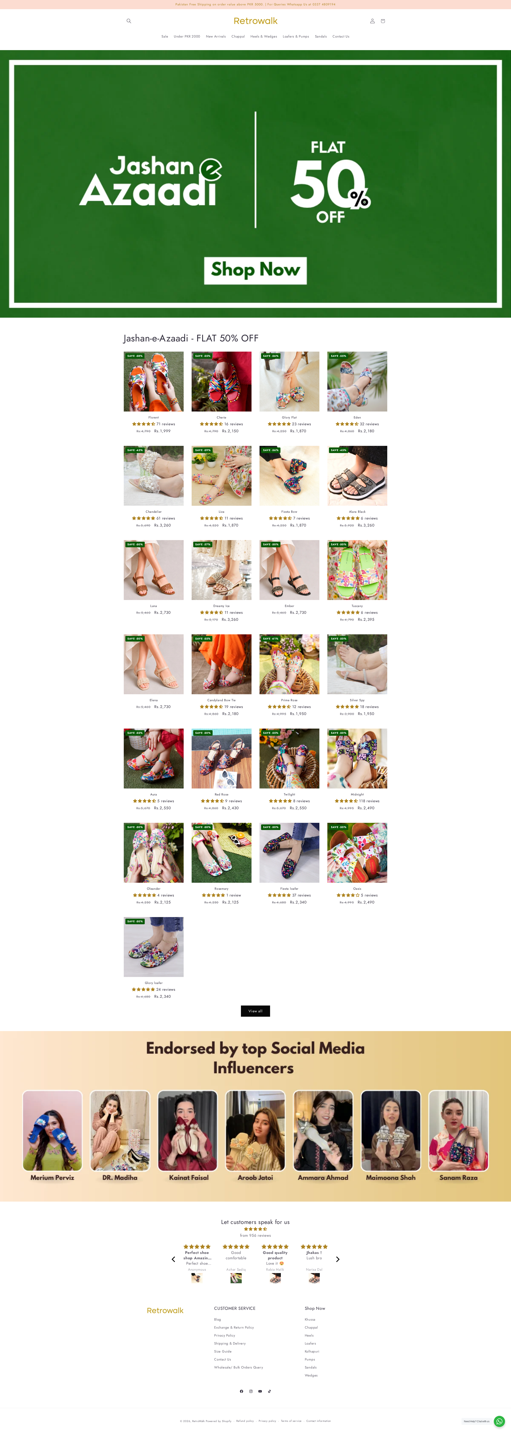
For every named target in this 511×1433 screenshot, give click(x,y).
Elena (154, 700)
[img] (255, 1229)
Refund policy (245, 1421)
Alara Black (357, 512)
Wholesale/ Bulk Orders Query (238, 1367)
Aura (153, 794)
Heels (309, 1335)
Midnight (357, 794)
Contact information (318, 1421)
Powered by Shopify (219, 1421)
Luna (153, 606)
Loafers (310, 1343)
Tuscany (357, 606)
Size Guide (223, 1351)
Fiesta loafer (289, 889)
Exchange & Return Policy (234, 1327)
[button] (129, 21)
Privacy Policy (224, 1335)
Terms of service (291, 1421)
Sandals (311, 1367)
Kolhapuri (312, 1351)
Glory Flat (289, 417)
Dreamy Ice (221, 606)
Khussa (310, 1319)
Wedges (311, 1375)
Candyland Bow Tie (221, 700)
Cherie (221, 417)
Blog (217, 1319)
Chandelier (154, 512)
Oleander (153, 889)
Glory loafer (154, 983)
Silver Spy (357, 700)
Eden (357, 417)
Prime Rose (289, 700)
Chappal (311, 1327)
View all (255, 1011)
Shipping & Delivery (230, 1343)
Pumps (310, 1359)
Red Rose (222, 794)
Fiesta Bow (289, 512)
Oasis (357, 889)
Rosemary (222, 889)
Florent (154, 417)
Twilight (289, 794)
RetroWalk (198, 1421)
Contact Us (222, 1359)
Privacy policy (267, 1421)
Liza (222, 512)
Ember (289, 606)
